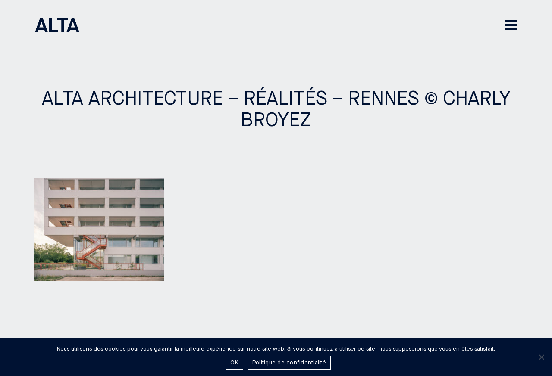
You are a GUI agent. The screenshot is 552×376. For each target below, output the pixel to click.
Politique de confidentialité (289, 362)
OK (234, 362)
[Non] (541, 357)
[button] (511, 24)
